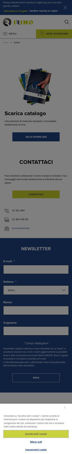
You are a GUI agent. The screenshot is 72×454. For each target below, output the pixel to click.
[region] (36, 428)
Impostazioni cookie (36, 449)
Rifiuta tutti (36, 442)
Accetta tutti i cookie (36, 434)
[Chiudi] (65, 407)
